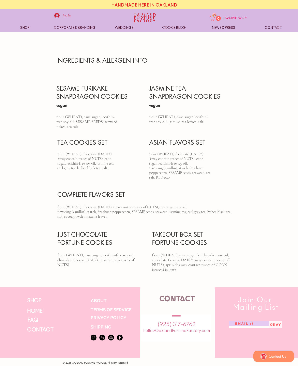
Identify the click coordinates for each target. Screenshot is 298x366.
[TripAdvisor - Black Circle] (111, 337)
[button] (216, 18)
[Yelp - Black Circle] (102, 337)
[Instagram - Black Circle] (93, 337)
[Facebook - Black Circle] (120, 337)
